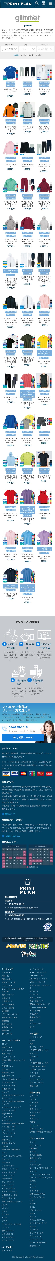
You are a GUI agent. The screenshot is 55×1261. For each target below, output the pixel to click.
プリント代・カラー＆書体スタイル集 (13, 990)
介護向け (33, 1122)
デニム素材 (34, 1014)
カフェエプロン (8, 1234)
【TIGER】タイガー (37, 1070)
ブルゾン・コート (9, 1133)
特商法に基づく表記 (9, 1017)
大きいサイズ (7, 1114)
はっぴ (4, 1205)
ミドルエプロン (8, 1237)
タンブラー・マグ (36, 1047)
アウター (5, 1214)
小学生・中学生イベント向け (41, 1132)
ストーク (33, 1184)
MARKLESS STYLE (37, 1194)
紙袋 (31, 1020)
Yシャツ (5, 1208)
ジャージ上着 (7, 1179)
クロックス (34, 1230)
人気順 (38, 55)
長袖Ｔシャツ (7, 1054)
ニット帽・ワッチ (9, 1127)
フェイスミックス (36, 1233)
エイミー (33, 1217)
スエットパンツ (8, 1175)
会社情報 (5, 1011)
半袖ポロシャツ (8, 1073)
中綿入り (5, 1146)
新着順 (16, 55)
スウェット (6, 1163)
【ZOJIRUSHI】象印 (37, 1066)
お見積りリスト (8, 1027)
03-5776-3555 (16, 915)
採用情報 (5, 1021)
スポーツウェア (8, 1185)
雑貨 (31, 1044)
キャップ (5, 1092)
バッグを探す (7, 1247)
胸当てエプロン (8, 1231)
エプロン (5, 1227)
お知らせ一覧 (7, 1034)
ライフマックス (36, 1236)
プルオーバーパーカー (10, 1169)
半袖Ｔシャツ (7, 1047)
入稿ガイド (6, 998)
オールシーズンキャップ (11, 1107)
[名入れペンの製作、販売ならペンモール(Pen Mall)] (28, 954)
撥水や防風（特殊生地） (11, 1149)
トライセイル (35, 1191)
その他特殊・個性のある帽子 (13, 1124)
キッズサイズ (35, 1112)
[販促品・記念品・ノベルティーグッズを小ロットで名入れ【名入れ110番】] (39, 946)
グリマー (33, 1204)
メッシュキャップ (9, 1110)
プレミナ (33, 1162)
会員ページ (6, 1030)
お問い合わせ (7, 1024)
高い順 (31, 55)
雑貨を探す (34, 1034)
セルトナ (33, 1226)
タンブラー (34, 1053)
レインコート (7, 1159)
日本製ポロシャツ (9, 1089)
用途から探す (7, 979)
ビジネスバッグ (36, 1024)
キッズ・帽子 (7, 1117)
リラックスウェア (9, 1188)
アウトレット (35, 1119)
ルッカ (32, 1213)
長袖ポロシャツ (8, 1076)
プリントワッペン (36, 1083)
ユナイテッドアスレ (37, 1197)
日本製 (32, 1116)
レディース (34, 1096)
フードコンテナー (36, 1079)
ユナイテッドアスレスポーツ (41, 1168)
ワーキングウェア (9, 1198)
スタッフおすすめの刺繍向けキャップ (13, 1102)
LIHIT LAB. (34, 1148)
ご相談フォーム (24, 737)
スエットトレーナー (9, 1172)
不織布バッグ (35, 1017)
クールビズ (34, 1103)
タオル (32, 1040)
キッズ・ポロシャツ (9, 1086)
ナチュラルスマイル (37, 1220)
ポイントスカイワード (38, 1223)
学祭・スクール (36, 1109)
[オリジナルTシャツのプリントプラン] (17, 4)
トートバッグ (7, 1251)
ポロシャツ (6, 1069)
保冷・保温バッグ (36, 1001)
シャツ (4, 1211)
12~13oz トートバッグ (38, 979)
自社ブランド (35, 1246)
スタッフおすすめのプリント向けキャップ (13, 1096)
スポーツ (33, 1106)
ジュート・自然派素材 (38, 1007)
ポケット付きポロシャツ (11, 1079)
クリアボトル (35, 1076)
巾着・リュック (36, 998)
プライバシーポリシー (10, 1014)
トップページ (7, 973)
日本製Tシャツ (7, 1066)
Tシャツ (5, 1044)
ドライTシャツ (7, 1050)
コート (4, 1153)
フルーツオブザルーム (38, 1243)
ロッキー (33, 1142)
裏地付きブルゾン (9, 1143)
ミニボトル (34, 1073)
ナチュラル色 (35, 1011)
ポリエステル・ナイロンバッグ (41, 986)
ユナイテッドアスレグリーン (41, 1178)
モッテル (33, 1171)
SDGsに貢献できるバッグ (40, 1004)
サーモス (33, 1152)
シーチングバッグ (36, 969)
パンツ (4, 1218)
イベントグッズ (36, 1037)
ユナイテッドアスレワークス (41, 1174)
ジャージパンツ (8, 1182)
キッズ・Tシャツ (8, 1057)
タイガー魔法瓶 (36, 1155)
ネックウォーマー (9, 1130)
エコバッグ (34, 991)
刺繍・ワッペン (8, 995)
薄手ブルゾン (7, 1140)
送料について (10, 814)
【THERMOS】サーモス (39, 1050)
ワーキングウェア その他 (11, 1224)
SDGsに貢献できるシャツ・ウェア (13, 1061)
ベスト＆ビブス (8, 1136)
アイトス (33, 1187)
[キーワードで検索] (45, 47)
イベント (33, 1099)
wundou (33, 1181)
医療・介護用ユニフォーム (12, 1202)
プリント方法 (7, 986)
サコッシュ (34, 994)
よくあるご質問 (8, 1008)
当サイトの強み (8, 1005)
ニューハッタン (36, 1165)
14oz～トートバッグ (37, 982)
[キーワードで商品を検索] (51, 49)
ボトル (32, 1060)
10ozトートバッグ (37, 976)
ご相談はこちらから (12, 836)
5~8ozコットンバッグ (38, 972)
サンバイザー (7, 1120)
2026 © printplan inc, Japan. (21, 1257)
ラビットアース (36, 1145)
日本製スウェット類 (9, 1195)
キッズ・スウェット (9, 1192)
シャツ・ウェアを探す (11, 1040)
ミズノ (32, 1200)
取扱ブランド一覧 (9, 982)
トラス (32, 1207)
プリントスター (36, 1210)
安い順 (23, 55)
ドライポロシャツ (9, 1082)
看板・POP (34, 1086)
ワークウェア (35, 1125)
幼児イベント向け (36, 1129)
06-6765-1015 (16, 904)
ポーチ (32, 1027)
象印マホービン (36, 1158)
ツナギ (4, 1221)
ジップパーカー (8, 1166)
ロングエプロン (8, 1240)
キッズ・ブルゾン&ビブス (12, 1156)
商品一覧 (5, 976)
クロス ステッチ (36, 1239)
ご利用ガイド (7, 1001)
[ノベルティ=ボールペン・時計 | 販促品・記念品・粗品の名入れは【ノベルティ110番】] (16, 946)
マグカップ (34, 1057)
